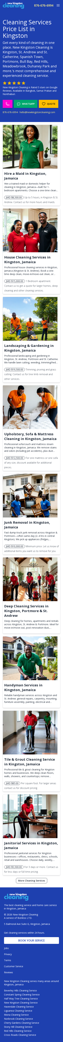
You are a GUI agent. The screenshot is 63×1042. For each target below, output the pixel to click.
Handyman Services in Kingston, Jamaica (23, 687)
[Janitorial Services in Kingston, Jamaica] (30, 816)
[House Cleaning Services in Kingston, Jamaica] (30, 230)
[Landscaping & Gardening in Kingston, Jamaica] (30, 319)
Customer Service (13, 966)
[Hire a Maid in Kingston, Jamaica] (30, 147)
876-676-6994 (43, 5)
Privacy (8, 954)
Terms (7, 960)
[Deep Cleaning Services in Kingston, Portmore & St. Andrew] (30, 579)
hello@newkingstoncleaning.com (37, 112)
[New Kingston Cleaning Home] (13, 5)
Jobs (6, 948)
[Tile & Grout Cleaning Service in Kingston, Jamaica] (30, 732)
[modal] (56, 5)
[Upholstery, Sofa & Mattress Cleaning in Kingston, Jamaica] (30, 407)
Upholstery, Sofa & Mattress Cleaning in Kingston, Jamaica (30, 436)
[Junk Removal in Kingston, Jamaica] (30, 495)
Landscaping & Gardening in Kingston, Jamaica (29, 348)
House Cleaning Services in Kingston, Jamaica (27, 259)
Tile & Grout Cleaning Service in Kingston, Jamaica (29, 761)
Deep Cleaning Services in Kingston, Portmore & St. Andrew (26, 611)
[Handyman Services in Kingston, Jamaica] (30, 658)
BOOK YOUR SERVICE (31, 940)
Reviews (8, 972)
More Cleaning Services (31, 880)
